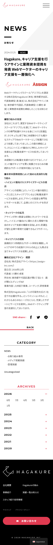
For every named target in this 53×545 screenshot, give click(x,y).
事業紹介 (7, 492)
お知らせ (35, 492)
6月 (25, 400)
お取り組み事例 (15, 356)
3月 (42, 400)
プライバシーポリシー (22, 510)
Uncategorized (12, 371)
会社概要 (7, 485)
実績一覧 (27, 492)
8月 (8, 400)
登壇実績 (12, 364)
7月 (16, 400)
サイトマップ (7, 510)
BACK (30, 327)
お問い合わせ (27, 520)
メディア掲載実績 (16, 360)
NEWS (7, 350)
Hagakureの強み (30, 485)
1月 (8, 405)
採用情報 (18, 499)
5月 (33, 400)
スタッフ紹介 (8, 499)
